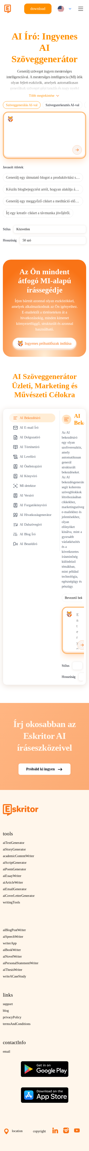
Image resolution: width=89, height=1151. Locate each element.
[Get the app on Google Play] (44, 1067)
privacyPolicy (12, 1017)
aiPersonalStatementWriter (20, 963)
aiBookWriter (12, 950)
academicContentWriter (18, 856)
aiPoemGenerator (14, 869)
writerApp (10, 943)
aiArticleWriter (13, 882)
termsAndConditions (16, 1024)
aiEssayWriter (12, 876)
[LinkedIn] (55, 1130)
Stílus (6, 229)
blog (6, 1010)
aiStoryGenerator (14, 849)
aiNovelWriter (12, 956)
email (6, 1051)
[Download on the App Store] (44, 1093)
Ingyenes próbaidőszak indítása (48, 343)
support (8, 1004)
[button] (63, 9)
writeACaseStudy (14, 976)
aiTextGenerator (13, 843)
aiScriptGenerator (15, 862)
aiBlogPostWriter (14, 930)
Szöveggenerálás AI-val (21, 105)
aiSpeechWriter (13, 936)
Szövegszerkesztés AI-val (62, 105)
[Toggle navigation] (80, 8)
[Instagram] (66, 1130)
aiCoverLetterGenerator (19, 896)
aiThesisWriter (12, 970)
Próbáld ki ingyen (40, 769)
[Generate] (77, 150)
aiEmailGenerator (15, 889)
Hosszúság (10, 240)
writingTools (11, 902)
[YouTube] (76, 1130)
